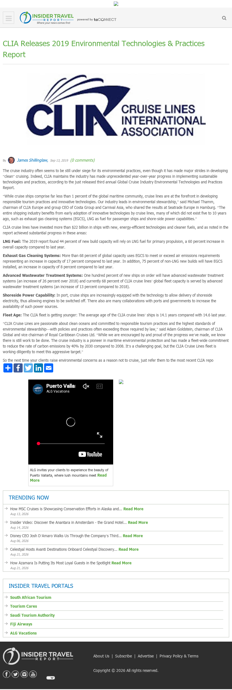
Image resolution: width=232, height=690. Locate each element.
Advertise (146, 655)
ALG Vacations (23, 633)
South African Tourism (30, 597)
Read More (133, 509)
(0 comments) (81, 160)
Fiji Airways (21, 624)
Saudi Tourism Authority (32, 615)
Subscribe (123, 655)
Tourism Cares (23, 606)
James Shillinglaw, (32, 160)
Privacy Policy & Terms (179, 655)
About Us (101, 655)
